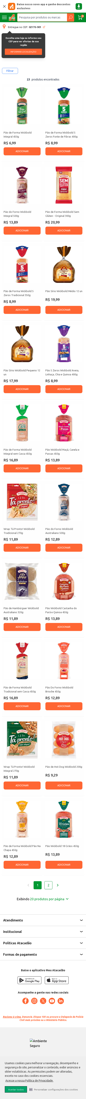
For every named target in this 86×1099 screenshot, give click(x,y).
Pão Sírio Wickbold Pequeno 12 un (22, 372)
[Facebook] (25, 1001)
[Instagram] (34, 1001)
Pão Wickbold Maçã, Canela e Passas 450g (62, 451)
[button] (54, 1089)
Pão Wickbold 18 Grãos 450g (62, 846)
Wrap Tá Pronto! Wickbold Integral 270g (19, 768)
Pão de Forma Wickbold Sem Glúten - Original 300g (62, 213)
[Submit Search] (70, 17)
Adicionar (22, 151)
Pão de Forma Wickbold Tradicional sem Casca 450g (20, 689)
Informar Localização (23, 52)
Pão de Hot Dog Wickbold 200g (63, 766)
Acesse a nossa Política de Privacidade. (29, 1080)
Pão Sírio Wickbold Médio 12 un (63, 291)
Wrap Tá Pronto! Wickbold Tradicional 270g (19, 530)
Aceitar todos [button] (16, 1089)
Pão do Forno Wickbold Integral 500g (17, 213)
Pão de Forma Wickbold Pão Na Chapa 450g (22, 848)
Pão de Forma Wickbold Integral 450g (18, 134)
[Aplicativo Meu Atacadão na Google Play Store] (29, 980)
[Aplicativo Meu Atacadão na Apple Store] (57, 980)
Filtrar (10, 70)
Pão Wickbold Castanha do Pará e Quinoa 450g (61, 610)
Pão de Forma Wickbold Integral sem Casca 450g (18, 451)
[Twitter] (43, 1001)
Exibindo (40, 899)
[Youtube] (52, 1001)
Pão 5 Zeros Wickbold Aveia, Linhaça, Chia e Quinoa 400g (62, 372)
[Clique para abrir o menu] (4, 17)
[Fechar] (4, 6)
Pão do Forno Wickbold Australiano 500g (59, 530)
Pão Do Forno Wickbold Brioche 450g (59, 689)
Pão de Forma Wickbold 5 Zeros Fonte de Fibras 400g (61, 134)
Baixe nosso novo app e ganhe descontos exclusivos (43, 6)
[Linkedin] (60, 1001)
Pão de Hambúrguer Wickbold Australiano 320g (21, 610)
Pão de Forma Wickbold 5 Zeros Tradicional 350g (19, 293)
